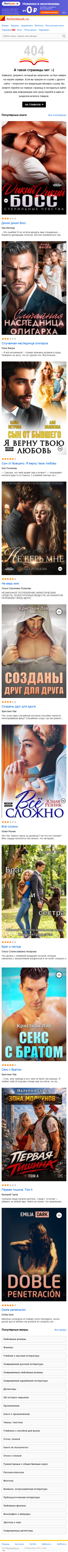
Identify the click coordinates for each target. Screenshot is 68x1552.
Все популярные (57, 115)
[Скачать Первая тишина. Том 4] (34, 1134)
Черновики (43, 30)
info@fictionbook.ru (10, 1548)
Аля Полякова (9, 468)
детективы (9, 1389)
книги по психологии (15, 1447)
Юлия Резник (9, 831)
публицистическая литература (21, 1497)
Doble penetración (14, 1309)
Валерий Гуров (10, 1194)
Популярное (30, 30)
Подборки (6, 30)
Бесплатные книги (55, 25)
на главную (33, 104)
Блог (19, 30)
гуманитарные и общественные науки (25, 1464)
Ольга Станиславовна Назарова (19, 951)
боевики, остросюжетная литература (25, 1489)
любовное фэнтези (14, 1505)
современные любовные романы (23, 1372)
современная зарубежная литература (25, 1380)
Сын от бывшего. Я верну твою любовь (29, 463)
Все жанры (60, 1329)
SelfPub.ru (61, 1544)
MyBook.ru (46, 1544)
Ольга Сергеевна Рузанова (16, 588)
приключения (11, 1405)
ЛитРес (33, 1544)
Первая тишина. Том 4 (17, 1189)
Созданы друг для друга (19, 706)
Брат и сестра (11, 946)
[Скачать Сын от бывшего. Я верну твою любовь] (34, 408)
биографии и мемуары (16, 1514)
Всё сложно (10, 826)
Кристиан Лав (9, 711)
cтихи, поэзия (11, 1439)
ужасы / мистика (13, 1422)
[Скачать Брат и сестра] (34, 891)
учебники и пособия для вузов (21, 1430)
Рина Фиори (8, 348)
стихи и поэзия (12, 1455)
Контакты (19, 1544)
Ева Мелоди (8, 228)
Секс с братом (11, 1069)
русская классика (13, 1472)
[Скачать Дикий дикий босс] (34, 168)
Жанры (5, 25)
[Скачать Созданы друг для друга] (34, 651)
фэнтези (8, 1347)
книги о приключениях (16, 1414)
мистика (8, 1480)
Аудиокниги (27, 25)
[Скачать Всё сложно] (34, 771)
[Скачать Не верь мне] (34, 528)
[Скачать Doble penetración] (34, 1254)
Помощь (5, 1544)
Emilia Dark (8, 1314)
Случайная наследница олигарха (25, 343)
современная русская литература (23, 1364)
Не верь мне (10, 583)
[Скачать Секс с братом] (34, 1014)
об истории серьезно (16, 1397)
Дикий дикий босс (14, 223)
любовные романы (14, 1339)
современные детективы (18, 1530)
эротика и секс (12, 1522)
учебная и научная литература (21, 1355)
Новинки (15, 25)
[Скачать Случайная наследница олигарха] (34, 288)
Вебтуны (39, 25)
